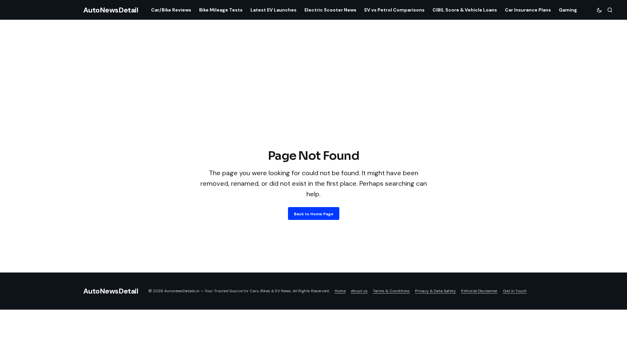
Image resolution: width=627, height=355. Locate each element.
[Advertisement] (313, 98)
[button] (599, 10)
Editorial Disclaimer (479, 291)
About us (359, 291)
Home (340, 291)
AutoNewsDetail (110, 10)
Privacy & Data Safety (435, 291)
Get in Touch (515, 291)
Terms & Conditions (391, 291)
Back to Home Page (313, 214)
